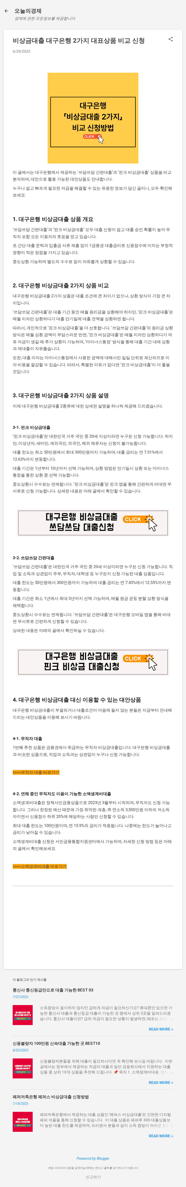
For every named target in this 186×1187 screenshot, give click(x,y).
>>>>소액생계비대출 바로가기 (40, 866)
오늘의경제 (28, 11)
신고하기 (93, 1177)
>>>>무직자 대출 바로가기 (36, 772)
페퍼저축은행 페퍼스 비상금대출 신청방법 (51, 1096)
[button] (170, 39)
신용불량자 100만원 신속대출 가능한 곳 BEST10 (56, 1043)
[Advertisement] (93, 927)
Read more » (161, 1029)
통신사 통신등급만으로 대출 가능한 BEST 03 (53, 990)
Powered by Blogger (93, 1158)
